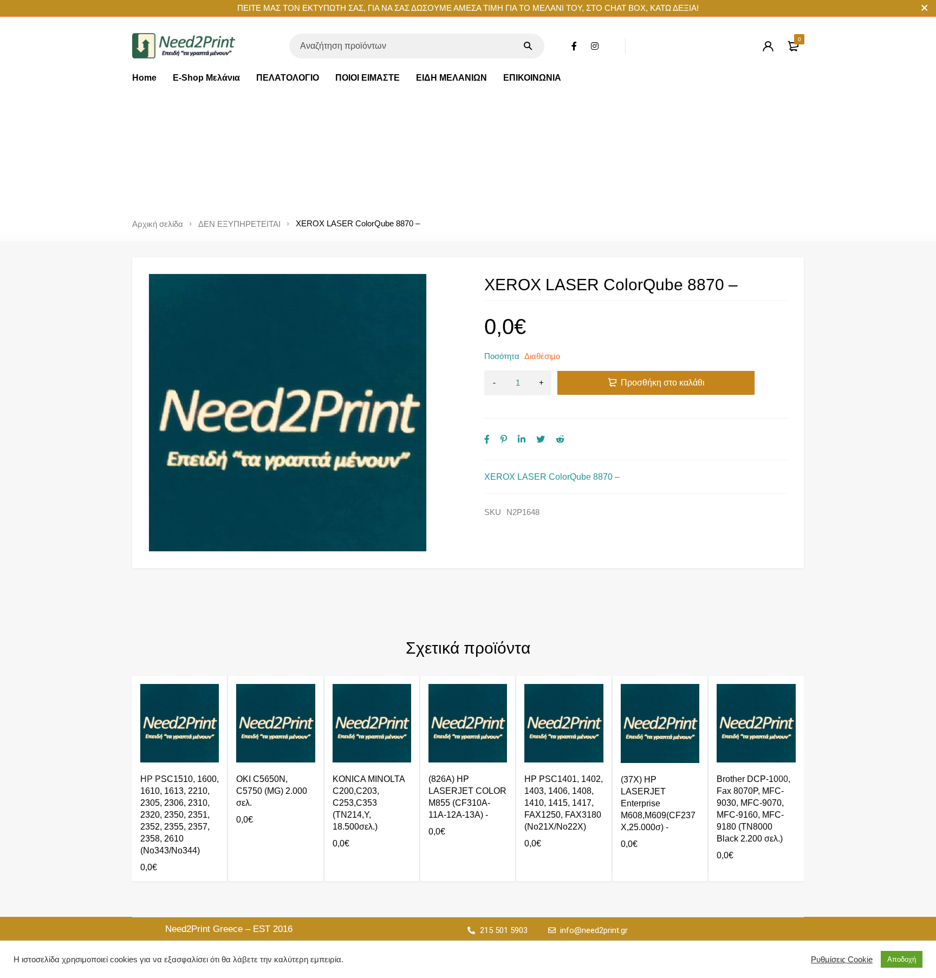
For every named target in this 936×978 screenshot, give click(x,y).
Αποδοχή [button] (901, 959)
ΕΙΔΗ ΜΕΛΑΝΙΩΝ (451, 77)
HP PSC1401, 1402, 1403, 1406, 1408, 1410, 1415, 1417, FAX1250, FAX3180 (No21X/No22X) (563, 802)
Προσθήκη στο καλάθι (663, 382)
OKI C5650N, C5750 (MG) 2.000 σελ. (271, 790)
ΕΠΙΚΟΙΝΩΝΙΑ (532, 77)
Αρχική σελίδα (157, 224)
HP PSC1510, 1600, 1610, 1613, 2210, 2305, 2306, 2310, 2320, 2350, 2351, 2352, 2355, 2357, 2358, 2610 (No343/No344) (179, 814)
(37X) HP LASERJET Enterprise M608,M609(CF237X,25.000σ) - (658, 803)
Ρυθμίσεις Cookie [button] (842, 959)
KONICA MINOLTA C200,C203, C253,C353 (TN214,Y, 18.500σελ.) (369, 802)
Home (144, 77)
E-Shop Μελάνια (206, 77)
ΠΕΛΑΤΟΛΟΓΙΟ (287, 77)
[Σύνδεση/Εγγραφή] (768, 46)
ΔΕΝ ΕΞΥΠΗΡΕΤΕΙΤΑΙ (239, 224)
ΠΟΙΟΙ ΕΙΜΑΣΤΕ (367, 77)
